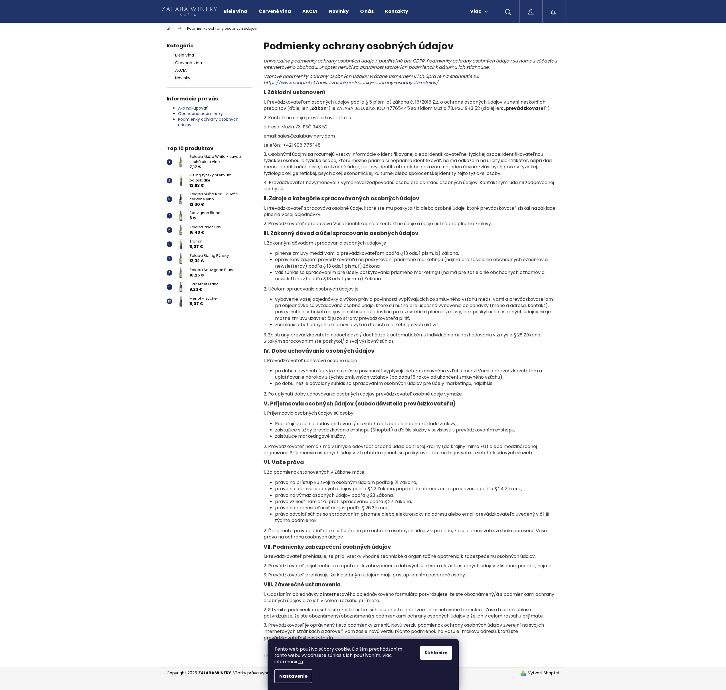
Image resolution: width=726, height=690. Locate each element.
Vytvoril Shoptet (544, 673)
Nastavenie (293, 676)
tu (300, 661)
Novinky (182, 78)
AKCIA (181, 70)
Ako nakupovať (193, 108)
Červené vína (188, 63)
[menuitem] (235, 11)
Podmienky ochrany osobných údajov (208, 122)
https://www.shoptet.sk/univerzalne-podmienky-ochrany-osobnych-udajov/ (351, 82)
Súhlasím (436, 652)
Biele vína (184, 55)
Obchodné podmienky (200, 113)
